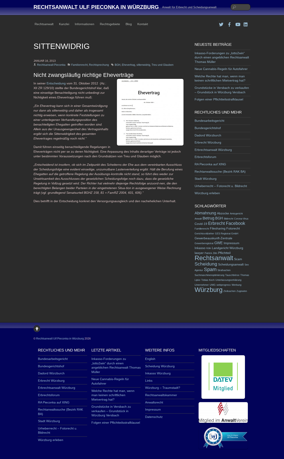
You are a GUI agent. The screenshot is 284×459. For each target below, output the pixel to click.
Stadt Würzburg (206, 178)
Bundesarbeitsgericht (209, 120)
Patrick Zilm (211, 253)
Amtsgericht (236, 213)
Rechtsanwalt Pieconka (51, 64)
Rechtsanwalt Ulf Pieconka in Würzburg (60, 338)
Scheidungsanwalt (231, 264)
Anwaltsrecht (154, 402)
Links (148, 380)
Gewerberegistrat (204, 243)
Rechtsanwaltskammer (161, 395)
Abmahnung (205, 213)
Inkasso (200, 248)
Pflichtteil (224, 253)
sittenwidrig (143, 64)
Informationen (84, 24)
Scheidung (206, 263)
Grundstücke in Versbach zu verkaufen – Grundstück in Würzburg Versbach (111, 411)
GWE (218, 243)
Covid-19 (201, 224)
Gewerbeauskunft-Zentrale (213, 238)
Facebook (235, 223)
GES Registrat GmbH (226, 233)
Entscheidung (57, 83)
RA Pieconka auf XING (210, 164)
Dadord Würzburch (208, 135)
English (150, 359)
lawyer (199, 253)
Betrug (208, 218)
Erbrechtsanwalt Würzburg (213, 150)
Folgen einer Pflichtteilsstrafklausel (219, 99)
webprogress (224, 284)
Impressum (231, 243)
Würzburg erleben (207, 193)
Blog (129, 24)
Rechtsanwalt (44, 24)
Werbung (236, 284)
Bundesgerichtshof (208, 128)
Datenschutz (154, 417)
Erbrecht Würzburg (208, 142)
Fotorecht (233, 228)
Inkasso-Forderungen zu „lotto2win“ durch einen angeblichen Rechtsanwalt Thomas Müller (222, 57)
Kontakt (142, 24)
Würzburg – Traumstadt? (162, 387)
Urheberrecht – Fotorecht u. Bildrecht (221, 186)
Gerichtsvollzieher (204, 233)
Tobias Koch (208, 280)
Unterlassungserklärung (228, 280)
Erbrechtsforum (205, 157)
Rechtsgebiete (110, 24)
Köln (208, 248)
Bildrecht (228, 218)
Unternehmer (202, 284)
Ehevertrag (128, 64)
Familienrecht (79, 64)
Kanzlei (64, 24)
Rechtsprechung (99, 64)
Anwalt (198, 218)
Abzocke (223, 213)
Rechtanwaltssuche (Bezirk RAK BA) (220, 171)
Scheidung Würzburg (160, 366)
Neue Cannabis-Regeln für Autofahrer (221, 69)
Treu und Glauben (163, 64)
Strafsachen (224, 270)
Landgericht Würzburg (227, 248)
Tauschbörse (232, 275)
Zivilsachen (229, 291)
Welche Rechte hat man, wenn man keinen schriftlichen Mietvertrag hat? (112, 395)
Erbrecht (216, 223)
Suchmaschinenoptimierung (209, 275)
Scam (238, 259)
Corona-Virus (241, 218)
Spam (210, 269)
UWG (213, 284)
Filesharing (217, 228)
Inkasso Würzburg (158, 373)
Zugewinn (242, 291)
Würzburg (209, 289)
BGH (117, 64)
